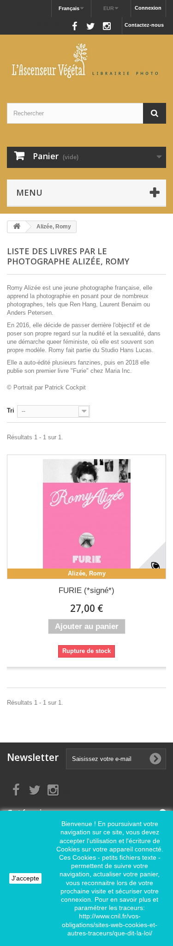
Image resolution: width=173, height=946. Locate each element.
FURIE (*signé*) (86, 590)
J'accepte (25, 878)
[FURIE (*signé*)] (86, 517)
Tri (10, 410)
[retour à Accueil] (16, 227)
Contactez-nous (144, 25)
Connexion (148, 8)
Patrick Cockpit (65, 387)
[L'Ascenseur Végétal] (86, 61)
